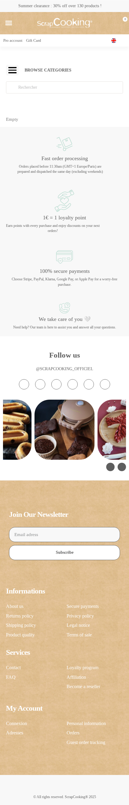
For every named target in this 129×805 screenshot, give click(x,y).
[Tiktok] (56, 384)
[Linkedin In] (105, 384)
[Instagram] (24, 384)
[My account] (112, 23)
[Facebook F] (40, 384)
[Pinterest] (89, 384)
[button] (8, 23)
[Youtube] (73, 384)
